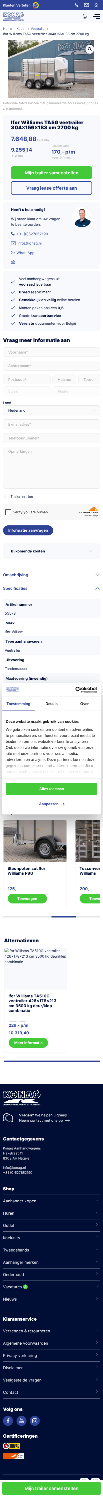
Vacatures (12, 1286)
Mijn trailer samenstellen (51, 1488)
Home (7, 29)
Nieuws (10, 1299)
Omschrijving (15, 574)
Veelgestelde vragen (22, 1380)
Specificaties (15, 588)
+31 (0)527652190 (32, 234)
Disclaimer (13, 1367)
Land (7, 403)
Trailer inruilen (21, 497)
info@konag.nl (30, 243)
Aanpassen (48, 803)
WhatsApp (25, 253)
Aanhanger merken (20, 1262)
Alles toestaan (51, 789)
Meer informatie (63, 158)
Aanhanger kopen (19, 1200)
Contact (10, 1392)
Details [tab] (52, 704)
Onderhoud (13, 1274)
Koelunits (11, 1237)
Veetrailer (38, 29)
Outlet (8, 1225)
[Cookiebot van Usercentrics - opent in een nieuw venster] (75, 689)
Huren (8, 1213)
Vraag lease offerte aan (51, 188)
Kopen (21, 29)
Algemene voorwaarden (25, 1343)
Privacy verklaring (20, 1355)
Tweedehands (16, 1249)
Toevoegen (34, 898)
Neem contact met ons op (41, 1120)
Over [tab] (84, 704)
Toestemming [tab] (18, 704)
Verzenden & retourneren (26, 1330)
